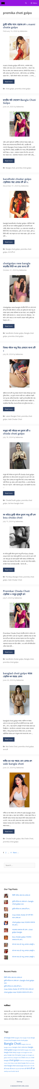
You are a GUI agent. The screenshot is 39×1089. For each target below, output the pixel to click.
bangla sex (25, 1055)
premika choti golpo (22, 88)
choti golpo (10, 88)
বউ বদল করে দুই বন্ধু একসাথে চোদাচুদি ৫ (23, 944)
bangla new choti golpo (14, 1055)
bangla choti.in (8, 1047)
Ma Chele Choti (12, 746)
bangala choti (18, 1038)
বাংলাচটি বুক (6, 1071)
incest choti (7, 1063)
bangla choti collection (20, 1047)
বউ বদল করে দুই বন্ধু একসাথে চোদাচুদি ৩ (23, 957)
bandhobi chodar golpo (15, 333)
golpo (32, 1060)
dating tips (28, 1060)
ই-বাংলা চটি (32, 1065)
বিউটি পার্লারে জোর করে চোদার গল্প (21, 895)
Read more (8, 82)
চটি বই (14, 1068)
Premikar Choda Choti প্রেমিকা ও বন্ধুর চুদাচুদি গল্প (16, 592)
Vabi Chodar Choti (15, 419)
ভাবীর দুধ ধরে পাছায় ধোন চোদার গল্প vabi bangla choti (17, 762)
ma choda (31, 1063)
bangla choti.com (26, 1044)
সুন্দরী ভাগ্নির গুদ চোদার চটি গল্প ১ (21, 908)
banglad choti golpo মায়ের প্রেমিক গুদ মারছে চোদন (17, 675)
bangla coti (20, 1052)
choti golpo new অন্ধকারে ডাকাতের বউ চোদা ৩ (18, 992)
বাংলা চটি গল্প (11, 252)
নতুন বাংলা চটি (18, 1068)
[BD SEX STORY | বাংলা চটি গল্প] (3, 3)
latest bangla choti (23, 1063)
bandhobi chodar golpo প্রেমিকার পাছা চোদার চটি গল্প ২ (17, 180)
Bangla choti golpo (13, 249)
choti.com (28, 1057)
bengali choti (17, 1057)
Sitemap (19, 1082)
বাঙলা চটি (10, 1071)
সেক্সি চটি (17, 1071)
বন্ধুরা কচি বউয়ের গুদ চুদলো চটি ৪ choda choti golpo (16, 432)
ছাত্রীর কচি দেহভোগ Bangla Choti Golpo (19, 101)
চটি (5, 1068)
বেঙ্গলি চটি (13, 1071)
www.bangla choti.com (23, 1066)
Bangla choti (10, 168)
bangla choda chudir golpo (20, 1040)
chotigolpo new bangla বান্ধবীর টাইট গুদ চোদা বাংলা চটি (16, 265)
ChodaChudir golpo (13, 500)
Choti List (22, 1060)
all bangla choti (9, 1038)
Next (16, 852)
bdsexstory (10, 1057)
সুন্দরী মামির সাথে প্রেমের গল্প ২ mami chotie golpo (19, 26)
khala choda (14, 1063)
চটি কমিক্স (7, 1068)
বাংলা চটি (24, 1068)
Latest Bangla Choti (13, 416)
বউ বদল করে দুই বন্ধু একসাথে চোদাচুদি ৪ (23, 950)
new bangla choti (10, 1066)
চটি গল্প (11, 1068)
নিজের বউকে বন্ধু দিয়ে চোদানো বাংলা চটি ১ (19, 349)
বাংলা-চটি (5, 749)
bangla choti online (29, 1050)
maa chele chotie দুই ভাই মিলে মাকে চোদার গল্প (19, 989)
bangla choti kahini (18, 1050)
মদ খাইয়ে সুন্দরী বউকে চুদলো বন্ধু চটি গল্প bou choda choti (19, 516)
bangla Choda (26, 1038)
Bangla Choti (12, 1044)
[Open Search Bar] (26, 3)
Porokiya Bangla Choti (14, 577)
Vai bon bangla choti (16, 503)
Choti (23, 1057)
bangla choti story (10, 1052)
